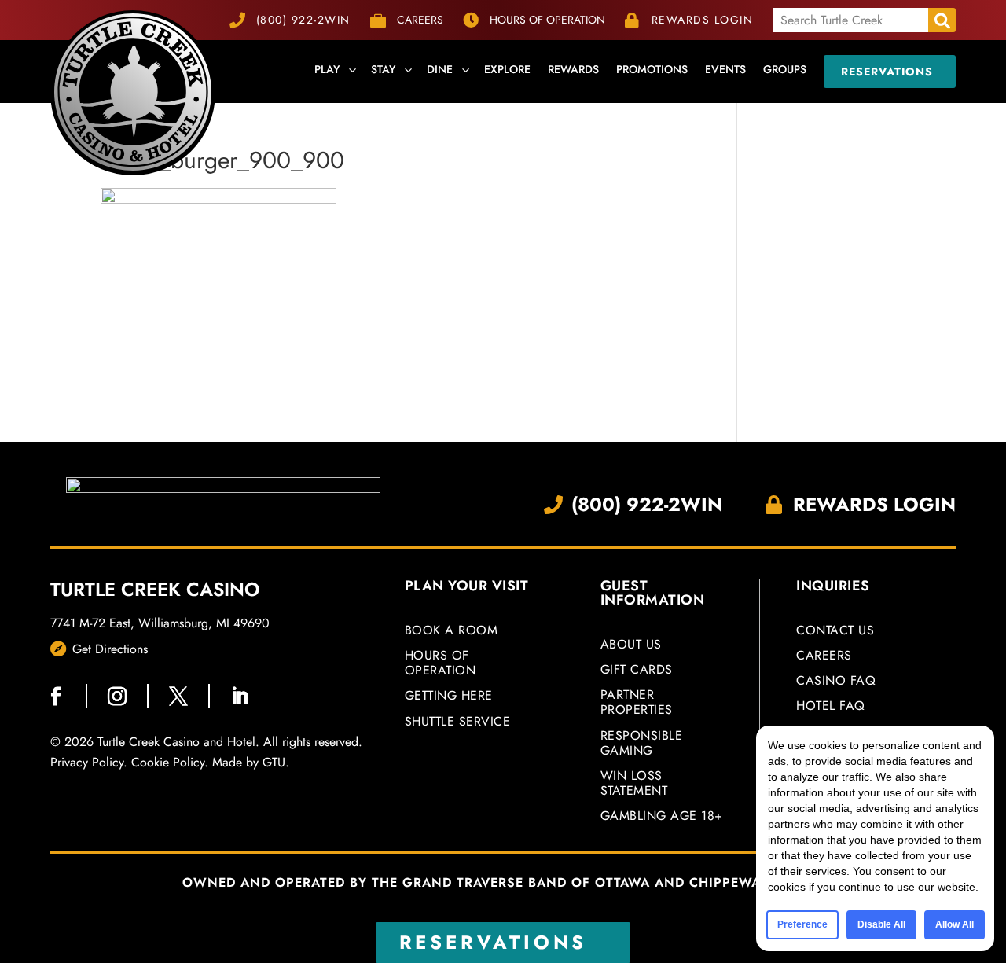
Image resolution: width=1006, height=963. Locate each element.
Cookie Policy (167, 762)
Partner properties (636, 703)
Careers (824, 656)
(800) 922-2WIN (303, 20)
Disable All (881, 924)
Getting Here (449, 696)
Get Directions (110, 649)
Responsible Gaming (641, 743)
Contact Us (835, 631)
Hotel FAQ (830, 706)
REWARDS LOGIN (703, 20)
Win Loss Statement (634, 783)
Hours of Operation (440, 663)
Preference (802, 924)
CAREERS (420, 20)
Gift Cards (636, 670)
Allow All (954, 924)
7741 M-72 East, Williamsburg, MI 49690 (160, 623)
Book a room (451, 631)
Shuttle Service (458, 721)
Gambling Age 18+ (661, 815)
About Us (631, 645)
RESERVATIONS (493, 942)
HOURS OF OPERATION (547, 20)
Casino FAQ (836, 681)
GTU (274, 762)
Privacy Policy (86, 762)
